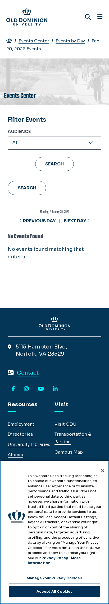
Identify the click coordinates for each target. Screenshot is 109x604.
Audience (19, 131)
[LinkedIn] (55, 389)
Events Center (34, 41)
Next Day (75, 221)
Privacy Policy (55, 558)
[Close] (102, 471)
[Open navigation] (100, 16)
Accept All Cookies (54, 591)
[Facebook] (13, 389)
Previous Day (39, 221)
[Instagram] (26, 389)
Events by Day (70, 41)
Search (27, 188)
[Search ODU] (88, 17)
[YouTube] (41, 389)
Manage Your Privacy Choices (54, 578)
